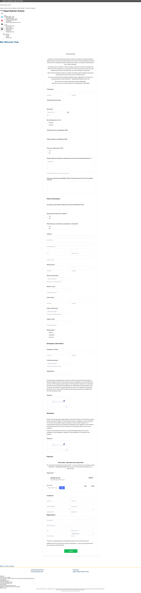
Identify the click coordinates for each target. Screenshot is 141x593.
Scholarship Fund (10, 31)
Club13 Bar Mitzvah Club (11, 18)
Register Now (3, 587)
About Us (5, 24)
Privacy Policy (77, 591)
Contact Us (8, 30)
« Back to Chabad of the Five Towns (12, 1)
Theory (7, 35)
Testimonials (9, 29)
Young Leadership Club (11, 20)
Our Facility (8, 27)
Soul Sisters (8, 21)
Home (4, 15)
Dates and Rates (10, 28)
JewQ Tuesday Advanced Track (13, 22)
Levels (7, 36)
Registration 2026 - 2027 (8, 16)
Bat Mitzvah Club (10, 17)
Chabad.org (68, 591)
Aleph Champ (6, 34)
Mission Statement (10, 25)
